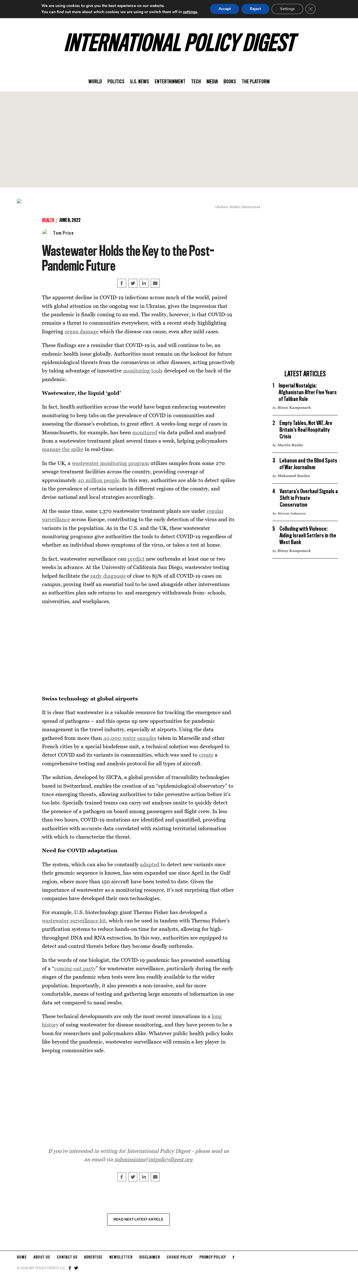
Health (48, 220)
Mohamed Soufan (293, 475)
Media (212, 81)
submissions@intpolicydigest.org (153, 1159)
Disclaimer (149, 1257)
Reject (255, 8)
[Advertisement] (179, 139)
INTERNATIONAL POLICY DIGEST (179, 44)
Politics (115, 81)
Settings (287, 8)
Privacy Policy (212, 1257)
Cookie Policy (180, 1257)
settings (190, 12)
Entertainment (170, 81)
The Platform (256, 81)
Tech (196, 81)
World (95, 81)
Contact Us (67, 1257)
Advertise (93, 1257)
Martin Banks (290, 445)
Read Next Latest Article (138, 1219)
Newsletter (121, 1257)
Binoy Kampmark (293, 407)
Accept (224, 8)
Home (22, 1257)
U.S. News (139, 81)
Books (229, 81)
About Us (42, 1257)
